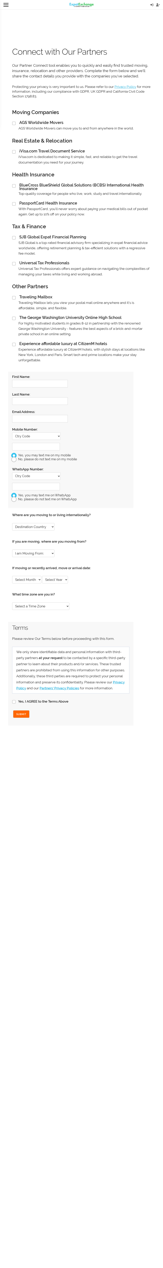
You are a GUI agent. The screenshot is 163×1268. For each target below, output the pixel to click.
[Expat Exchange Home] (81, 4)
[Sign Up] (158, 4)
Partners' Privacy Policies (59, 688)
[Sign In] (151, 4)
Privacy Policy (125, 87)
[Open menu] (6, 4)
